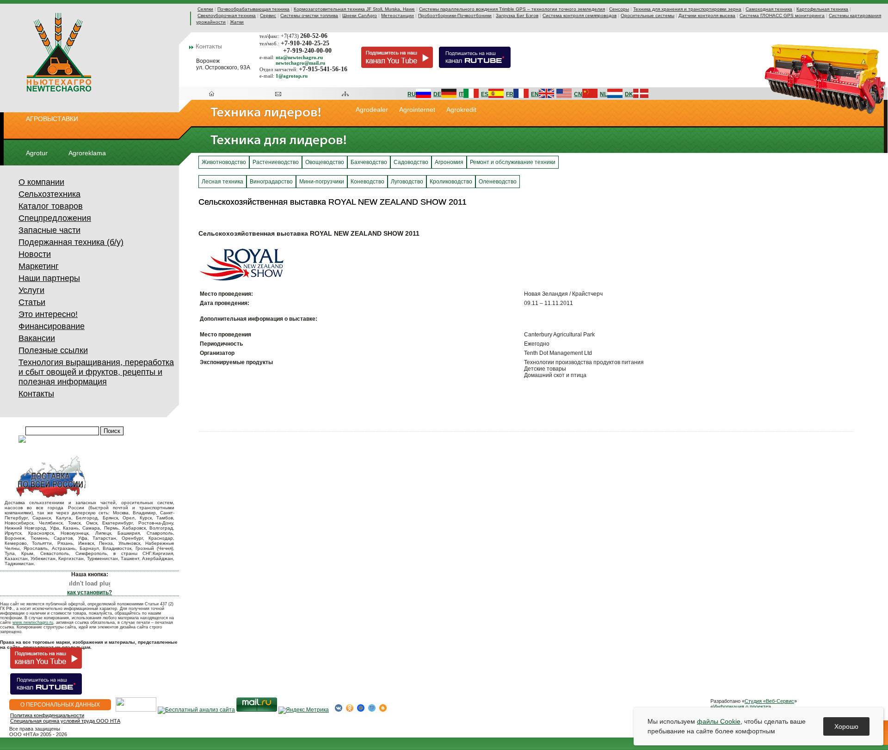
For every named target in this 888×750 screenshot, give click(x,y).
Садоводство (411, 162)
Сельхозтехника (49, 194)
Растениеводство (276, 162)
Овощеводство (324, 162)
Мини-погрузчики (321, 181)
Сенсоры (619, 9)
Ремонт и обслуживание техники (512, 162)
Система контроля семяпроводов (580, 15)
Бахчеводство (369, 162)
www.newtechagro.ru (32, 622)
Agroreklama (87, 153)
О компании (41, 182)
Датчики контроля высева (706, 15)
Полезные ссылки (53, 350)
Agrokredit (461, 109)
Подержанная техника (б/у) (70, 242)
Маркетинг (38, 266)
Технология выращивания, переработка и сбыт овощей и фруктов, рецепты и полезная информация (96, 372)
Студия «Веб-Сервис (769, 701)
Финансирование (51, 326)
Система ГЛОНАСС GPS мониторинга (782, 15)
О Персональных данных (60, 704)
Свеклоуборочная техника (226, 15)
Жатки (237, 21)
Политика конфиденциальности (47, 715)
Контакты (36, 393)
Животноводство (224, 162)
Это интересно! (48, 314)
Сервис (268, 15)
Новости (34, 254)
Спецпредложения (54, 218)
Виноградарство (271, 181)
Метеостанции (397, 15)
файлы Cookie (718, 721)
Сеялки (205, 9)
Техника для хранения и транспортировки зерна (687, 9)
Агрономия (449, 162)
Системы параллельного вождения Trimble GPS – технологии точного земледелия (512, 9)
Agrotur (37, 153)
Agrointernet (417, 109)
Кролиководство (451, 181)
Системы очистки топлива (309, 15)
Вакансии (36, 338)
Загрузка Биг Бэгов (517, 15)
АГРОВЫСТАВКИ (52, 118)
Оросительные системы (647, 15)
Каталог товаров (50, 206)
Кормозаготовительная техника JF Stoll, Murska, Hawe (354, 9)
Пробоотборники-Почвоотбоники (455, 15)
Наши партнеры (49, 278)
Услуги (31, 290)
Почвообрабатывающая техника (253, 9)
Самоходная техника (769, 9)
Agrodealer (372, 109)
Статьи (31, 302)
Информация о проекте (740, 706)
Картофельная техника (822, 9)
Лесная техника (222, 181)
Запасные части (49, 230)
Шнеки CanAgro (359, 15)
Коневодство (367, 181)
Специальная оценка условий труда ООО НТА (65, 721)
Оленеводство (498, 181)
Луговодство (407, 181)
